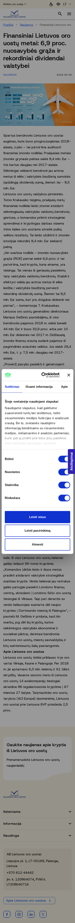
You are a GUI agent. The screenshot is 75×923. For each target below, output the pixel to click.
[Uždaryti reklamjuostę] (68, 375)
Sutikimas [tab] (12, 386)
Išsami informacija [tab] (39, 386)
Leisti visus (37, 517)
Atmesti (37, 544)
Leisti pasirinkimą (38, 530)
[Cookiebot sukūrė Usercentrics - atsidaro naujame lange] (44, 375)
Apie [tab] (64, 386)
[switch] (64, 472)
